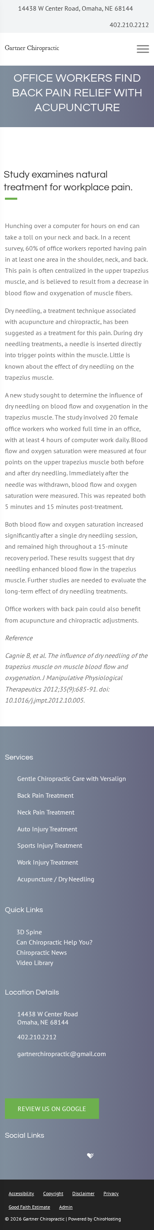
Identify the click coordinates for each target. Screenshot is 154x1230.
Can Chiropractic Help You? (54, 942)
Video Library (34, 962)
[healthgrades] (96, 1157)
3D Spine (29, 932)
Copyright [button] (53, 1193)
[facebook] (35, 1157)
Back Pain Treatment (45, 795)
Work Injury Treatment (47, 862)
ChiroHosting (107, 1219)
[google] (15, 1157)
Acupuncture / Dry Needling (55, 879)
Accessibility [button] (21, 1193)
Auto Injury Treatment (47, 829)
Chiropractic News (41, 952)
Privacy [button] (111, 1193)
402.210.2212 (128, 25)
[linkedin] (77, 1157)
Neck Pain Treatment (45, 812)
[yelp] (56, 1157)
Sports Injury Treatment (49, 845)
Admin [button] (66, 1207)
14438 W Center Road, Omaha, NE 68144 (74, 8)
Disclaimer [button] (83, 1193)
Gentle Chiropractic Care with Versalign (71, 778)
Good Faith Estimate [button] (29, 1207)
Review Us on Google (52, 1108)
